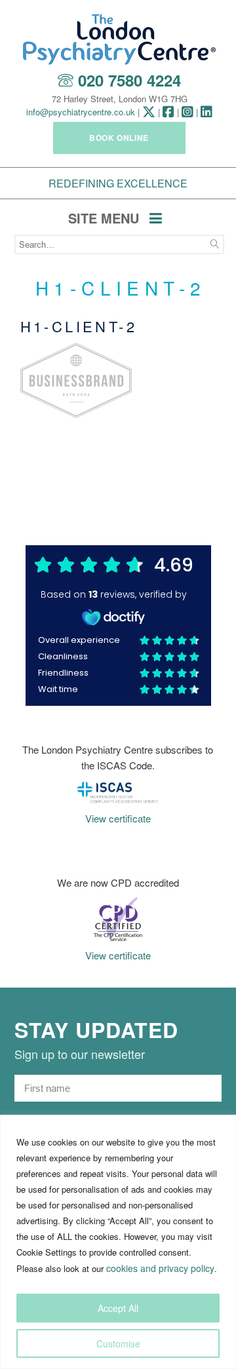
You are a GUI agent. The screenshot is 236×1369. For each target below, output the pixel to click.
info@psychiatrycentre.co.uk (80, 112)
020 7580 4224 (129, 80)
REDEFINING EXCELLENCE (118, 183)
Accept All (118, 1308)
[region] (118, 1242)
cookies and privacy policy (160, 1268)
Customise (118, 1343)
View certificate (118, 818)
